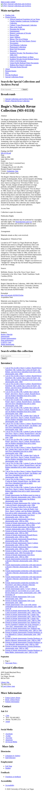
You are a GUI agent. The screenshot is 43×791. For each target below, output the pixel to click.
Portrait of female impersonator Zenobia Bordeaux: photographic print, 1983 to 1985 (23, 647)
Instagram (9, 740)
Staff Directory (10, 758)
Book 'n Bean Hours (12, 700)
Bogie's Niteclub (6, 334)
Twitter (8, 736)
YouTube (9, 738)
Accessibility (9, 785)
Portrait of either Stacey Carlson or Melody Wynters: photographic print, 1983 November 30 (23, 552)
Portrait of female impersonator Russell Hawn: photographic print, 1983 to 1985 (21, 532)
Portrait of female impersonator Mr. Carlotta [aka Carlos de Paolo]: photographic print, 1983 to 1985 (23, 611)
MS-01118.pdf (6, 153)
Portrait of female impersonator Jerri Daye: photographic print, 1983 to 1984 (20, 516)
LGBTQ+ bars (6, 342)
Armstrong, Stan (12, 171)
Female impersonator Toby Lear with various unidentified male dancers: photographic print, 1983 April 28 (23, 606)
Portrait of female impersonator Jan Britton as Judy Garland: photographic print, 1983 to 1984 (22, 524)
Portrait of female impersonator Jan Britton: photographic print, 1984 (20, 500)
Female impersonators (8, 338)
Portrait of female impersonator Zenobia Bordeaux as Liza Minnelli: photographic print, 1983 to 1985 (23, 643)
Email (8, 721)
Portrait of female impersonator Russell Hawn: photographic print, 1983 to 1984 (21, 536)
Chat (7, 715)
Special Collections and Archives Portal (19, 99)
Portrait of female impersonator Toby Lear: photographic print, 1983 (20, 598)
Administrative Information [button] (12, 346)
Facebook (9, 734)
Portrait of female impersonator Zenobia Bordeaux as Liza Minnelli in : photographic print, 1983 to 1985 (23, 634)
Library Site (5, 682)
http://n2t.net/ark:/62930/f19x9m (12, 295)
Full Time (8, 766)
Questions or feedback (13, 777)
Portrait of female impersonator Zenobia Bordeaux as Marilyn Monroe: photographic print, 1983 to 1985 (23, 639)
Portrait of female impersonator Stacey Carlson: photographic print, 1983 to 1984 (21, 544)
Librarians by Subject (12, 756)
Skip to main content (8, 2)
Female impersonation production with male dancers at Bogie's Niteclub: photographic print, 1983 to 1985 (23, 561)
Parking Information (12, 702)
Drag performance (7, 340)
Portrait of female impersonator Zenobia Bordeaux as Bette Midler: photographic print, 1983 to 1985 (23, 651)
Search (25, 89)
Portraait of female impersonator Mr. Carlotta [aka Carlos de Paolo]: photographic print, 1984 (22, 504)
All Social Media (11, 742)
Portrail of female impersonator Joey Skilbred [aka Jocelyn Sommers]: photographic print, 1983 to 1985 (23, 629)
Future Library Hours (12, 698)
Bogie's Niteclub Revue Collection (17, 101)
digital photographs (7, 344)
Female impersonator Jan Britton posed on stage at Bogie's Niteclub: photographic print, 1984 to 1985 (23, 496)
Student (8, 768)
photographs (5, 336)
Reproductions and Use (24, 222)
